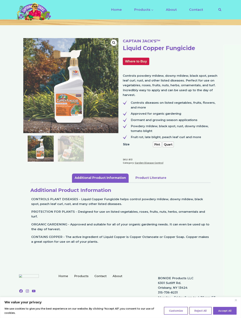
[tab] (100, 178)
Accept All (224, 310)
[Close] (237, 300)
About (171, 10)
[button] (114, 43)
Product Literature (150, 178)
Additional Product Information (100, 178)
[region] (120, 307)
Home (116, 10)
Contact (196, 10)
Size (126, 144)
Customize (176, 310)
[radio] (157, 144)
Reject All (200, 310)
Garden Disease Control (149, 163)
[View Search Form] (218, 9)
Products (81, 276)
